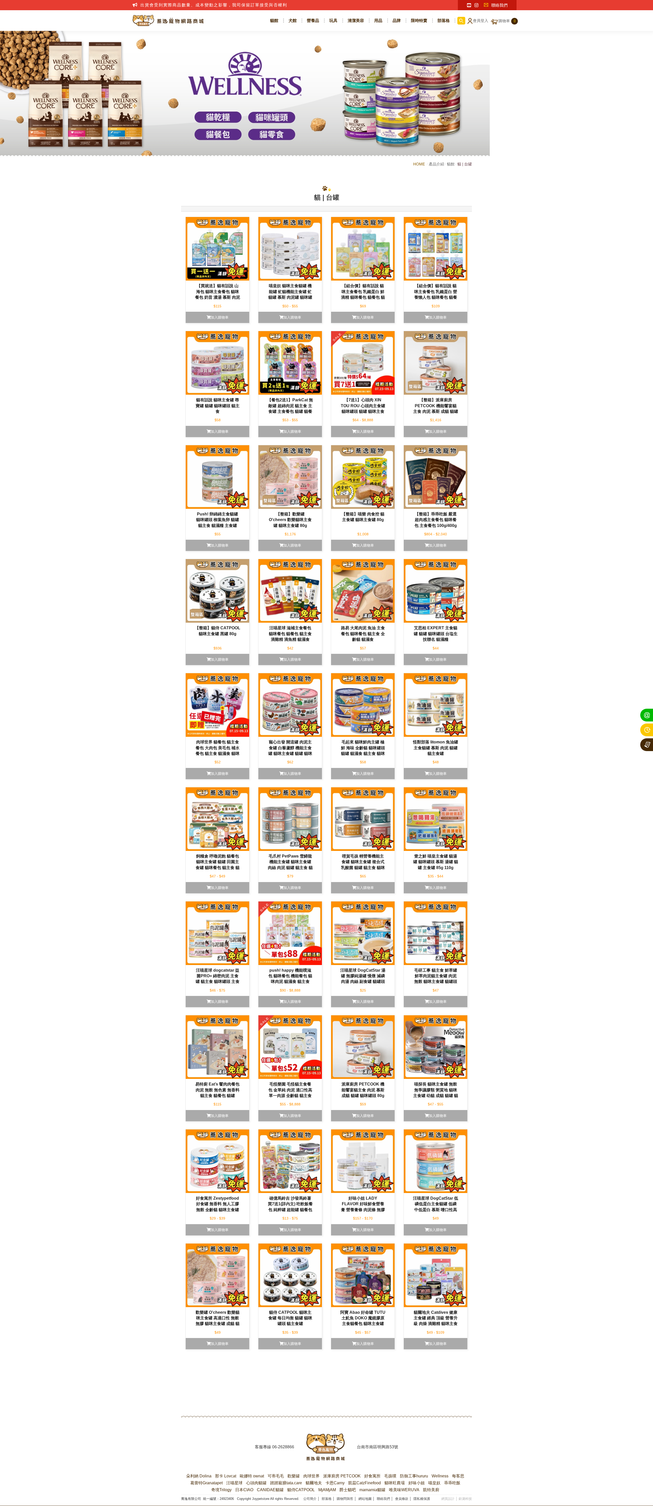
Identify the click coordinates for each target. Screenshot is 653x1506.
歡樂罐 (293, 1476)
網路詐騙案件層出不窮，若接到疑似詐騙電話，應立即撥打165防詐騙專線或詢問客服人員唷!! (235, 5)
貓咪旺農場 (394, 1483)
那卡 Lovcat (225, 1476)
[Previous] (299, 1383)
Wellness (440, 1476)
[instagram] (476, 5)
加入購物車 (220, 317)
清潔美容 (356, 20)
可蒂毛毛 (276, 1476)
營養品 (313, 20)
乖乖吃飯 (452, 1483)
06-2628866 (283, 1447)
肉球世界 (311, 1476)
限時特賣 (419, 20)
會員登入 (480, 21)
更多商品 (326, 1364)
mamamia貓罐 (372, 1490)
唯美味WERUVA (404, 1490)
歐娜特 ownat (252, 1476)
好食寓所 (372, 1476)
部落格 (443, 20)
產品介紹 (436, 164)
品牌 (397, 20)
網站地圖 (365, 1499)
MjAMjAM (327, 1490)
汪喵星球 (234, 1483)
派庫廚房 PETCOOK (342, 1476)
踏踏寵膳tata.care (286, 1483)
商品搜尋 (461, 21)
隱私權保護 (421, 1499)
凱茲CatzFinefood (364, 1483)
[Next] (354, 1383)
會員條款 (401, 1499)
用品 (378, 20)
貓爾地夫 (314, 1483)
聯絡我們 (499, 5)
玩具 (333, 20)
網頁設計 (448, 1499)
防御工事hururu (414, 1476)
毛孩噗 (390, 1476)
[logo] (325, 1447)
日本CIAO (244, 1490)
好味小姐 (416, 1483)
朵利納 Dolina (198, 1476)
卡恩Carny (335, 1483)
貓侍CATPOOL (301, 1490)
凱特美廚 (431, 1490)
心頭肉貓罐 (256, 1483)
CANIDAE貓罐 (270, 1490)
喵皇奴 (434, 1483)
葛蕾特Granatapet (206, 1483)
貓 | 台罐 (464, 164)
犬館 (292, 20)
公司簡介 (310, 1499)
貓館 (274, 20)
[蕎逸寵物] (168, 20)
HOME (419, 164)
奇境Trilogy (221, 1490)
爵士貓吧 (348, 1490)
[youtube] (469, 5)
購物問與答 (345, 1499)
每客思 (458, 1476)
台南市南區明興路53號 (377, 1447)
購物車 (507, 21)
